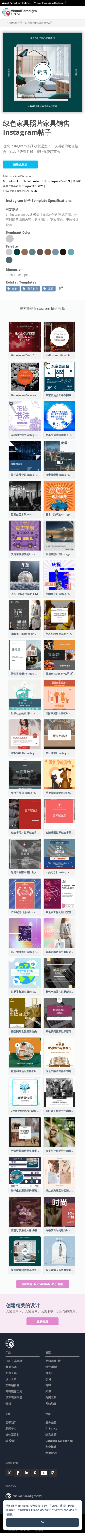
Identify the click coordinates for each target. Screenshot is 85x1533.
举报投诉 (51, 1453)
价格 (8, 1403)
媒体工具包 (12, 1434)
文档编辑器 (12, 1385)
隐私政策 (51, 1434)
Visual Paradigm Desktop (49, 2)
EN (27, 191)
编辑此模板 (20, 164)
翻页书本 (11, 1367)
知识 (48, 1391)
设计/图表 (51, 1367)
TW (31, 191)
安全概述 (51, 1447)
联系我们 (11, 1441)
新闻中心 (11, 1428)
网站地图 (51, 1403)
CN (35, 191)
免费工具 (51, 1397)
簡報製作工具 (14, 1391)
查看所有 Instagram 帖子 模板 (42, 1284)
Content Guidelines (59, 1441)
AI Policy (51, 1428)
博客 (48, 1385)
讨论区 (49, 1373)
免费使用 (42, 1321)
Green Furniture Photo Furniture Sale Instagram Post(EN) (36, 181)
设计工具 (11, 1379)
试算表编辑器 (14, 1397)
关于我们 (11, 1422)
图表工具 (11, 1373)
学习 (48, 1379)
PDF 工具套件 (14, 1361)
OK (42, 1522)
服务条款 (51, 1422)
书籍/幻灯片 (52, 1361)
